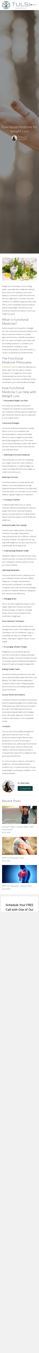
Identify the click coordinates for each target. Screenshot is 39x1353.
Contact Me (25, 788)
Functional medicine (9, 367)
